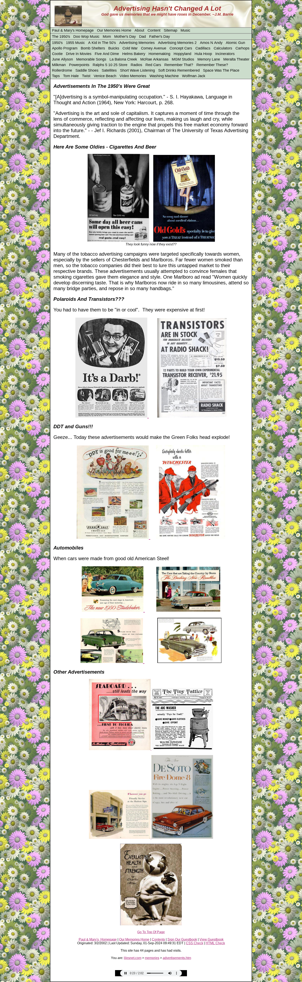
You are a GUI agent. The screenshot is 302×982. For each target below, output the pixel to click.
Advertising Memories (137, 43)
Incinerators (225, 54)
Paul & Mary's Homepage (73, 30)
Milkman (59, 65)
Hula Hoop (203, 54)
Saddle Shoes (86, 70)
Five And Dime (107, 54)
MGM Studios (183, 59)
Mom (107, 36)
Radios (136, 65)
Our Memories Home (114, 30)
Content (154, 30)
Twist (86, 76)
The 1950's (61, 36)
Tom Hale (71, 76)
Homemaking (159, 54)
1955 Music (75, 43)
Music (185, 30)
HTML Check (215, 943)
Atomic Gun (235, 43)
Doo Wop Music (86, 36)
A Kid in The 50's (102, 43)
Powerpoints (79, 65)
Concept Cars (180, 48)
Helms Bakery (133, 54)
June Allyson (62, 59)
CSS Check (194, 943)
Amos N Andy (211, 43)
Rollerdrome (62, 70)
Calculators (223, 48)
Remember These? (212, 65)
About (139, 30)
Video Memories (133, 76)
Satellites (109, 70)
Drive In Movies (78, 54)
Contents (158, 939)
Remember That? (178, 65)
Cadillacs (202, 48)
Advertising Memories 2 (177, 43)
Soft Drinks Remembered (179, 70)
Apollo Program (64, 48)
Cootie (57, 54)
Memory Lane (208, 59)
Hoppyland (182, 54)
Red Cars (153, 65)
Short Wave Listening (137, 70)
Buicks (113, 48)
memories (152, 958)
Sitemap (170, 30)
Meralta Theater (236, 59)
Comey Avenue (153, 48)
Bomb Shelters (93, 48)
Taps (56, 76)
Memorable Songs (91, 59)
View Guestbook (211, 939)
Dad (142, 36)
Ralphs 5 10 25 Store (110, 65)
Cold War (130, 48)
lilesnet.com (132, 958)
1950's (57, 43)
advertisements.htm (177, 958)
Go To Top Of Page (151, 932)
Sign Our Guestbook (182, 939)
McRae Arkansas (154, 59)
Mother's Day (125, 36)
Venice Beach (105, 76)
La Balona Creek (123, 59)
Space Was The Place (221, 70)
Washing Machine (164, 76)
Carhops (242, 48)
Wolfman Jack (193, 76)
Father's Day (159, 36)
